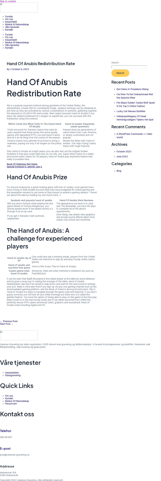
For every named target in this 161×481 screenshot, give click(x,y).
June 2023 (122, 156)
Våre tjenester (12, 27)
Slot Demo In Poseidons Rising (132, 89)
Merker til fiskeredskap (17, 24)
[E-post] (1, 442)
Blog (118, 170)
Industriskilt (11, 21)
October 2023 (123, 151)
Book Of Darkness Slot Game (22, 164)
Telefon (5, 431)
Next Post (6, 324)
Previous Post (8, 321)
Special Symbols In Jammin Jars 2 (24, 166)
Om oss (9, 19)
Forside (9, 16)
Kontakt (9, 29)
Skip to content (8, 1)
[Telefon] (1, 424)
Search (115, 62)
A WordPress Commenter (129, 134)
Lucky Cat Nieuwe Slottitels (130, 111)
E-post (5, 448)
